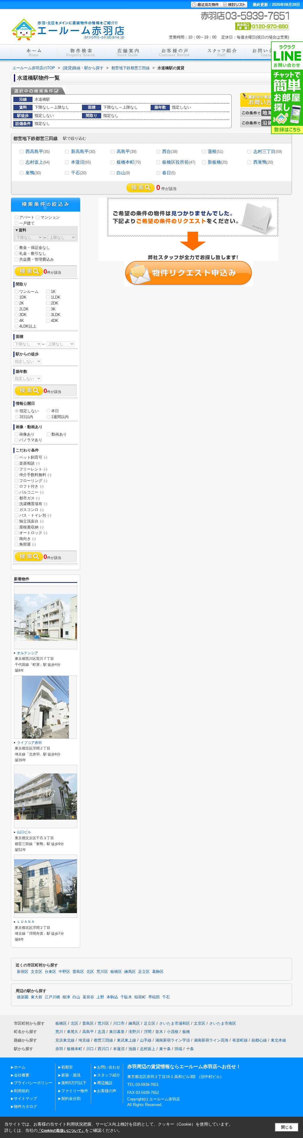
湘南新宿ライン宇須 (172, 1040)
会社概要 (21, 1075)
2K (21, 303)
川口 (90, 1049)
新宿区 (22, 972)
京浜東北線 (65, 1040)
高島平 (126, 151)
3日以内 (26, 417)
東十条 (165, 1049)
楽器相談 (29, 463)
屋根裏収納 (31, 527)
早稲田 (154, 997)
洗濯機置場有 (33, 504)
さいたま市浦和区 (174, 1023)
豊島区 (78, 972)
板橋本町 (129, 162)
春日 (168, 172)
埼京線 (84, 1040)
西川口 (103, 1049)
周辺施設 (104, 1083)
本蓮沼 (81, 162)
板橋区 (116, 972)
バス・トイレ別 (35, 515)
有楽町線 (240, 1040)
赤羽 (59, 1049)
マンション (50, 217)
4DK (54, 320)
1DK (23, 297)
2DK (54, 303)
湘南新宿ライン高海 (211, 1040)
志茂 (101, 1031)
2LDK (24, 309)
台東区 (50, 972)
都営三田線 (103, 1040)
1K (53, 291)
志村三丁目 (267, 151)
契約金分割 (70, 1098)
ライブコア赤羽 (29, 743)
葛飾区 (158, 972)
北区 (90, 972)
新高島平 (83, 151)
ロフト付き (31, 486)
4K (21, 320)
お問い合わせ (108, 1067)
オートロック (33, 533)
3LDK (55, 314)
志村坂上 (37, 162)
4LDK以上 (27, 326)
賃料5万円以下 (73, 1083)
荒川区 (102, 972)
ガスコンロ (31, 509)
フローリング (33, 480)
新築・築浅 (70, 1075)
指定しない (29, 411)
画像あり (27, 434)
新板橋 (218, 162)
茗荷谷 (88, 997)
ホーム (19, 1067)
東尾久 (72, 1031)
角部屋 (27, 544)
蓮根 (215, 151)
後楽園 (22, 997)
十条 (190, 1049)
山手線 (146, 1040)
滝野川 (134, 1031)
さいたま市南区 (222, 1023)
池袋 (132, 1049)
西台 (170, 151)
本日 (55, 411)
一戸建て (27, 223)
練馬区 (130, 972)
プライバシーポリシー (33, 1083)
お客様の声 (106, 1091)
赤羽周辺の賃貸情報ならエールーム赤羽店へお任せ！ (184, 1066)
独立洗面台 (31, 521)
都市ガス (29, 498)
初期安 (67, 1067)
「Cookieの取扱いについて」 (61, 1131)
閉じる (287, 1127)
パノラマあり (30, 440)
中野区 (64, 972)
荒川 (59, 1031)
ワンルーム (28, 291)
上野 (100, 997)
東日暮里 (117, 1031)
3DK (23, 314)
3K (53, 309)
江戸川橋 (52, 997)
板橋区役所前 (178, 162)
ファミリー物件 (74, 1091)
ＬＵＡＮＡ (26, 922)
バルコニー (31, 492)
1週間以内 (60, 417)
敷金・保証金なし (34, 247)
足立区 (144, 972)
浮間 (148, 1031)
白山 (123, 172)
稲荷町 (140, 997)
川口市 (119, 1023)
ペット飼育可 (33, 457)
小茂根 (172, 1031)
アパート (27, 217)
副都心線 (259, 1040)
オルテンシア (27, 653)
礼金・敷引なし (32, 253)
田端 (178, 1049)
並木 (159, 1031)
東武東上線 (126, 1040)
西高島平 (37, 151)
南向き (27, 538)
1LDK (55, 297)
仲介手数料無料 (35, 475)
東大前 (36, 997)
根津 (66, 997)
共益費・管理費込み (36, 259)
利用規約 (21, 1091)
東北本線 (278, 1040)
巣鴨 (33, 172)
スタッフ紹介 (108, 1075)
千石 (78, 172)
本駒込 (112, 997)
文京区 (36, 972)
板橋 (186, 1031)
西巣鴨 (263, 162)
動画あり (59, 434)
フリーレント (33, 469)
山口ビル (24, 832)
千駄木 (126, 997)
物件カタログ (25, 1106)
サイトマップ (25, 1098)
